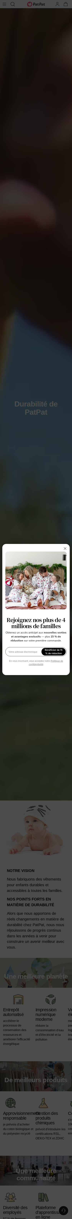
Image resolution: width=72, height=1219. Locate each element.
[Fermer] (65, 548)
